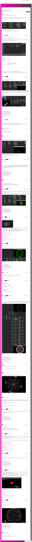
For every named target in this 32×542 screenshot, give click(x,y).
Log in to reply (28, 11)
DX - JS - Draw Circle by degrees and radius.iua (8, 219)
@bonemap (5, 120)
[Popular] (7, 8)
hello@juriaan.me (24, 72)
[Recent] (5, 8)
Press (23, 0)
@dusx (3, 244)
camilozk (4, 14)
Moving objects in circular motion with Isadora (8, 107)
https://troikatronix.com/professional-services (7, 285)
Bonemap (16, 107)
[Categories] (3, 8)
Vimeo (19, 107)
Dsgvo (25, 0)
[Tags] (8, 8)
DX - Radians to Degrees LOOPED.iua (6, 437)
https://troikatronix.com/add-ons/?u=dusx (6, 236)
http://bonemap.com (4, 171)
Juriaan (4, 35)
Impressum (27, 0)
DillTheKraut (4, 128)
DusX (4, 280)
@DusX (9, 243)
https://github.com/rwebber (5, 238)
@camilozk (3, 36)
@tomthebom (10, 295)
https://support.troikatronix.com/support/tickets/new (7, 444)
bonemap (4, 76)
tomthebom (4, 272)
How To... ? (4, 11)
